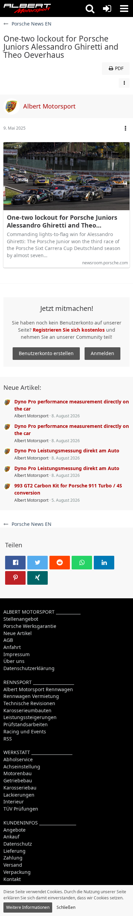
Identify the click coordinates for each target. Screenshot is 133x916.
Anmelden (102, 353)
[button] (90, 8)
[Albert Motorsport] (27, 8)
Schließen (66, 907)
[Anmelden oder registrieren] (107, 8)
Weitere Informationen (27, 907)
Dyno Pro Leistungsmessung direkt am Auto (66, 450)
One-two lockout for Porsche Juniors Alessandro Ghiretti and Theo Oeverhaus (62, 221)
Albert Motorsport (31, 416)
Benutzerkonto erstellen (46, 353)
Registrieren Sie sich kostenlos (69, 330)
